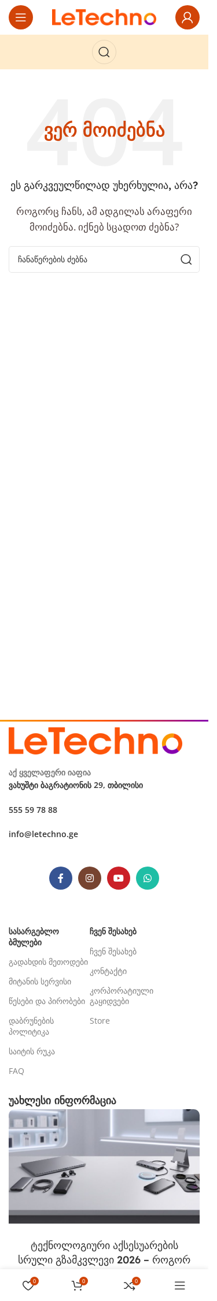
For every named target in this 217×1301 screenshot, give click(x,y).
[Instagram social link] (89, 878)
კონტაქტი (108, 970)
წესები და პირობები (47, 1000)
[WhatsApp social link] (147, 878)
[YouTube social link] (118, 878)
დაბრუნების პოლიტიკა (31, 1025)
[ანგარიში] (187, 17)
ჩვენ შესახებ (113, 951)
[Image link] (95, 739)
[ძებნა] (104, 52)
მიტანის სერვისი (40, 981)
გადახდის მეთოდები (48, 961)
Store (100, 1020)
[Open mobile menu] (21, 17)
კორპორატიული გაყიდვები (121, 995)
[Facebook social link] (60, 878)
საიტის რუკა (32, 1051)
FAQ (16, 1070)
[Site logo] (104, 16)
